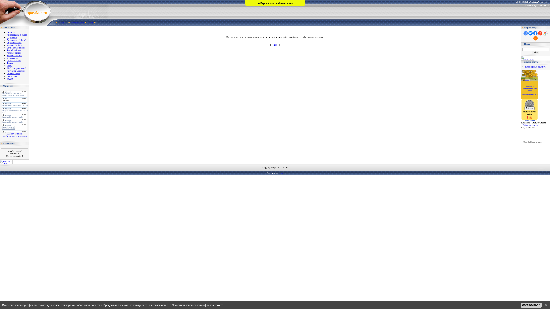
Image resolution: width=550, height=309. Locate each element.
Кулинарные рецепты (535, 67)
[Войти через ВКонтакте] (530, 33)
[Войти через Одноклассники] (535, 38)
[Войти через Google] (545, 33)
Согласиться (531, 305)
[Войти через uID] (526, 33)
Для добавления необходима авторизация (14, 134)
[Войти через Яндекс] (540, 33)
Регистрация (77, 22)
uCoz (280, 173)
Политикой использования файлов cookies (197, 305)
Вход (90, 22)
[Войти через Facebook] (535, 33)
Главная (62, 22)
